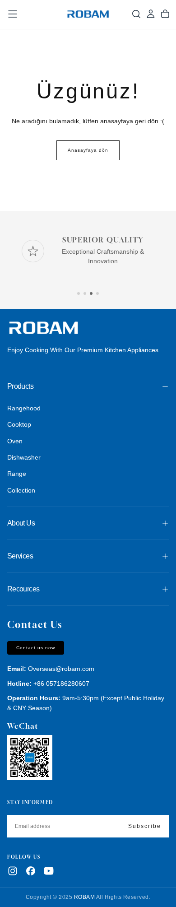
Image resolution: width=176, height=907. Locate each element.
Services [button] (20, 556)
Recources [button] (23, 589)
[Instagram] (12, 870)
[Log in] (150, 14)
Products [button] (20, 386)
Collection (21, 490)
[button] (12, 14)
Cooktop (19, 424)
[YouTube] (48, 870)
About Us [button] (21, 523)
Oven (15, 441)
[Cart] (165, 14)
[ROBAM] (43, 328)
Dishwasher (24, 457)
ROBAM (84, 897)
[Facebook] (30, 870)
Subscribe (144, 826)
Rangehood (24, 408)
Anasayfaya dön (88, 150)
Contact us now (35, 647)
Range (16, 473)
